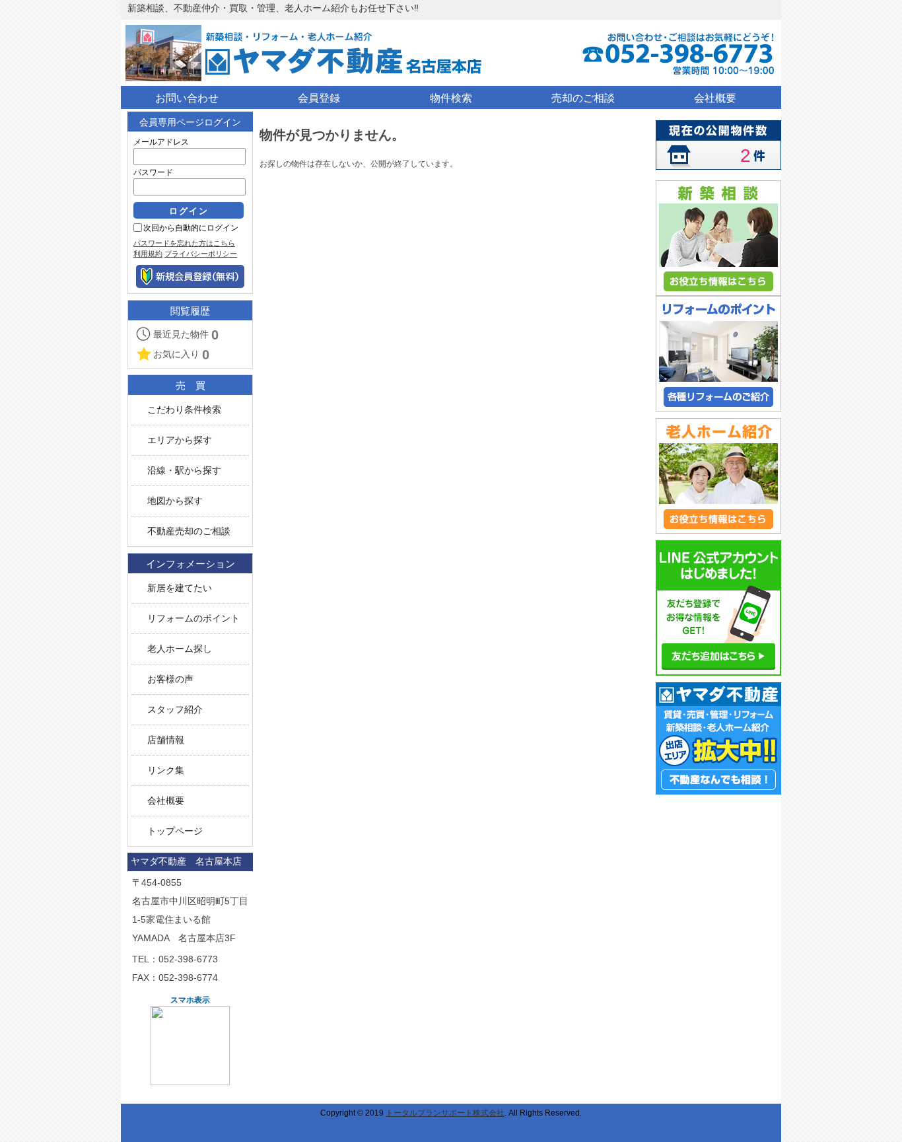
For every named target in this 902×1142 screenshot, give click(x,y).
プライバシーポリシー (200, 254)
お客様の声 (170, 679)
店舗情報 (165, 740)
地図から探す (175, 501)
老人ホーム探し (179, 649)
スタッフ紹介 (175, 710)
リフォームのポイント (193, 619)
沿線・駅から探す (184, 471)
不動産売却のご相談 (188, 531)
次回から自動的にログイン (190, 227)
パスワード (153, 172)
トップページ (175, 831)
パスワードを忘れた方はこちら (184, 243)
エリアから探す (179, 440)
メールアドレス (161, 142)
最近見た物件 (186, 335)
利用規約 (147, 254)
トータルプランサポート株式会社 (445, 1113)
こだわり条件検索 (184, 410)
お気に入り (181, 354)
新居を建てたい (179, 588)
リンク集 (165, 770)
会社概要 (165, 801)
